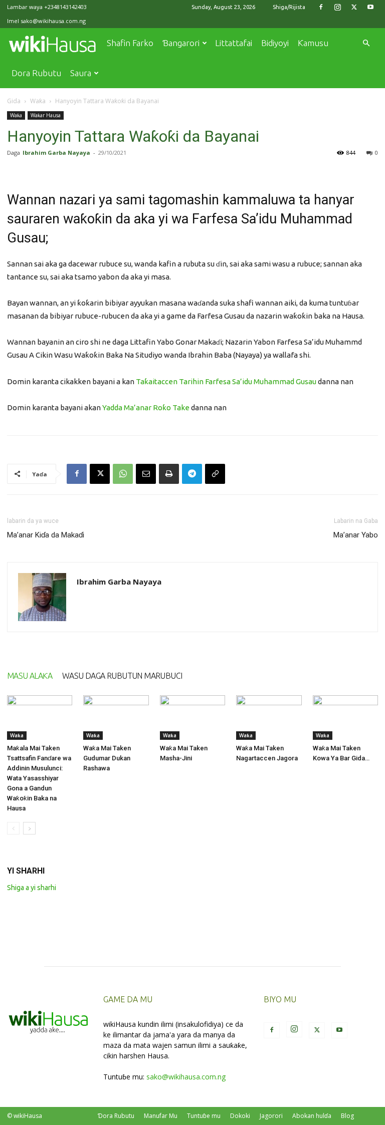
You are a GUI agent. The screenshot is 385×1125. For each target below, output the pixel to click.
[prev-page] (13, 828)
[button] (366, 43)
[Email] (146, 474)
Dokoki (240, 1115)
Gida (14, 101)
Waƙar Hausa (46, 115)
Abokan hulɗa (311, 1115)
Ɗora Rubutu (116, 1115)
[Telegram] (192, 474)
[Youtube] (370, 7)
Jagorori (271, 1115)
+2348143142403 (65, 7)
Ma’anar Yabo (355, 534)
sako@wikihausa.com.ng (53, 21)
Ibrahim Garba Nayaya (56, 152)
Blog (347, 1115)
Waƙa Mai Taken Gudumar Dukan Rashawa (107, 758)
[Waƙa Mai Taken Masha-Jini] (192, 717)
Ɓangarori (181, 43)
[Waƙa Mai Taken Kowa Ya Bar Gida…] (345, 717)
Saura (80, 73)
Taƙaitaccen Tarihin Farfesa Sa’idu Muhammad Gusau (226, 381)
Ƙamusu (313, 43)
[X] (353, 7)
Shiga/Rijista (289, 7)
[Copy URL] (215, 474)
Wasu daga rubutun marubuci (122, 675)
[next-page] (29, 828)
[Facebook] (320, 7)
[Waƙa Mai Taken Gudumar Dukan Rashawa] (115, 717)
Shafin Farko (130, 43)
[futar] (169, 474)
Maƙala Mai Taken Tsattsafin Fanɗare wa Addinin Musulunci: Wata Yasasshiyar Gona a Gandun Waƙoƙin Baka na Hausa (39, 778)
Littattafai (233, 43)
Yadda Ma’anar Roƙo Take (145, 407)
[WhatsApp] (123, 474)
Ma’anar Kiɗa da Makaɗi (45, 534)
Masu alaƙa (29, 675)
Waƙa (38, 101)
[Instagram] (337, 7)
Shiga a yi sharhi (31, 888)
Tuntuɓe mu (204, 1115)
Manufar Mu (160, 1115)
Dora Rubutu (36, 73)
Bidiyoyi (275, 43)
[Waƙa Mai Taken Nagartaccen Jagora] (268, 717)
